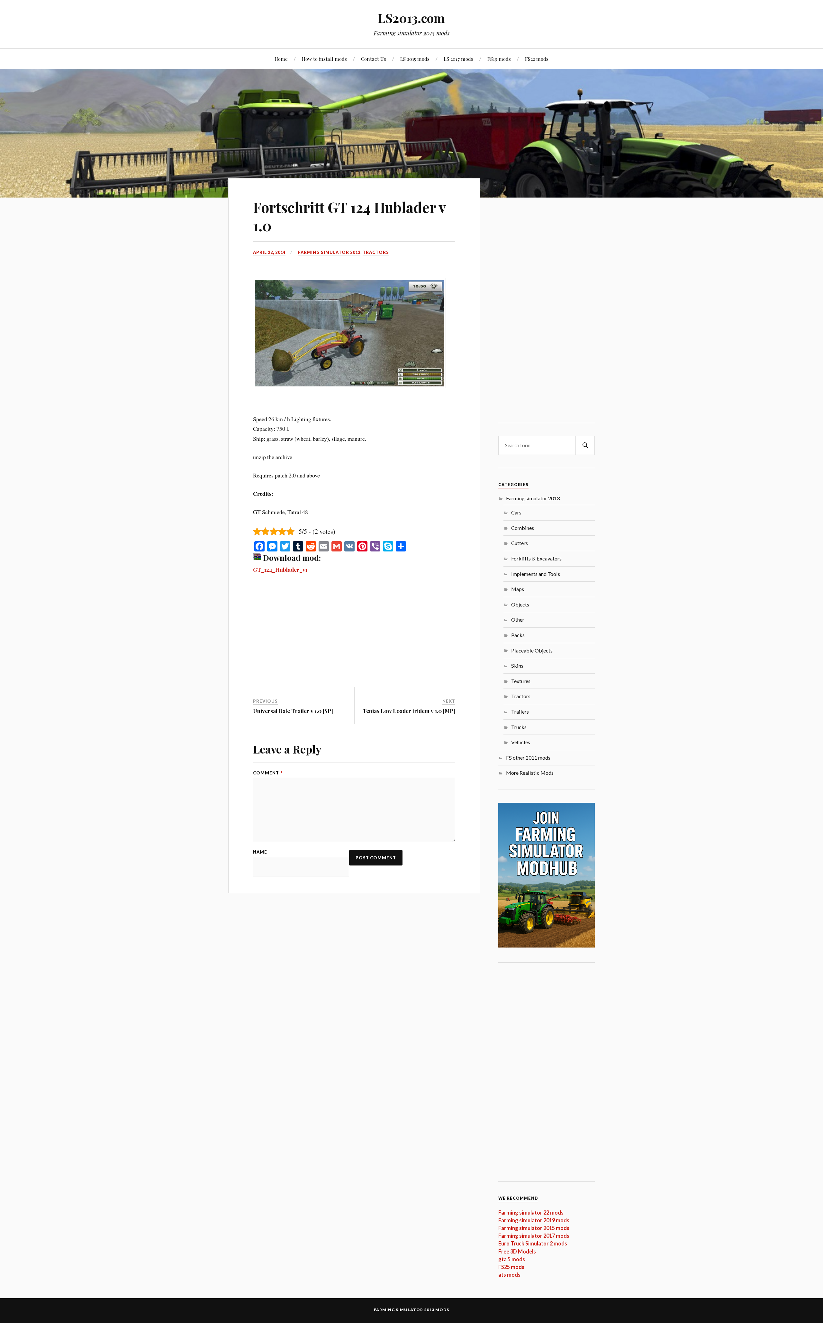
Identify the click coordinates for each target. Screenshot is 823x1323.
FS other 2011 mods (528, 757)
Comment (268, 773)
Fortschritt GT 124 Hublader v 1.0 (349, 216)
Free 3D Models (517, 1251)
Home (281, 58)
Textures (520, 681)
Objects (520, 604)
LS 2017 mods (458, 58)
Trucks (519, 727)
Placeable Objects (532, 650)
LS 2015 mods (415, 58)
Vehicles (520, 742)
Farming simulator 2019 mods (533, 1220)
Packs (518, 635)
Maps (517, 589)
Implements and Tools (535, 574)
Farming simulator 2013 (329, 252)
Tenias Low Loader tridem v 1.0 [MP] (409, 710)
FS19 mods (499, 58)
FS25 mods (511, 1267)
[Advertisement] (354, 639)
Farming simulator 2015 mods (533, 1228)
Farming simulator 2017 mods (533, 1236)
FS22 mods (536, 58)
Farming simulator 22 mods (531, 1212)
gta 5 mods (511, 1259)
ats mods (509, 1275)
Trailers (520, 711)
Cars (516, 512)
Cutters (519, 543)
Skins (517, 665)
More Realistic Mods (530, 773)
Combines (522, 528)
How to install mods (324, 58)
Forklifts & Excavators (536, 558)
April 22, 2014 (269, 252)
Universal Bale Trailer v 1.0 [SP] (293, 710)
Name (260, 852)
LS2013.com (411, 18)
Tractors (376, 252)
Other (517, 619)
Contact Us (373, 58)
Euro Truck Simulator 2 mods (532, 1243)
